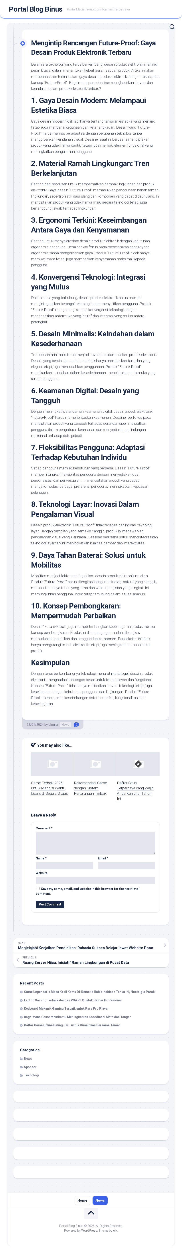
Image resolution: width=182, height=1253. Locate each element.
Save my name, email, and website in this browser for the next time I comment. (88, 891)
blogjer (53, 725)
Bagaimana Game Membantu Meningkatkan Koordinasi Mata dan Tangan (77, 1017)
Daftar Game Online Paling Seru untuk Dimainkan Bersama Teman (72, 1025)
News (65, 724)
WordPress (89, 1230)
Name (41, 858)
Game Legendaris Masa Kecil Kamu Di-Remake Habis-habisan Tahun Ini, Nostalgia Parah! (90, 992)
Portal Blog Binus (36, 9)
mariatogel (120, 673)
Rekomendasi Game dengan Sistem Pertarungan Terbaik (90, 788)
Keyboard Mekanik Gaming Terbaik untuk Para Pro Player (66, 1008)
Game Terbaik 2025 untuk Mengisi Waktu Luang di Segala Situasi (50, 788)
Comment (44, 828)
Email (103, 858)
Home (82, 1200)
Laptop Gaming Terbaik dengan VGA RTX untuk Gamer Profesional (73, 1000)
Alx (115, 1230)
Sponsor (30, 1067)
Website (41, 873)
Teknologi (31, 1075)
